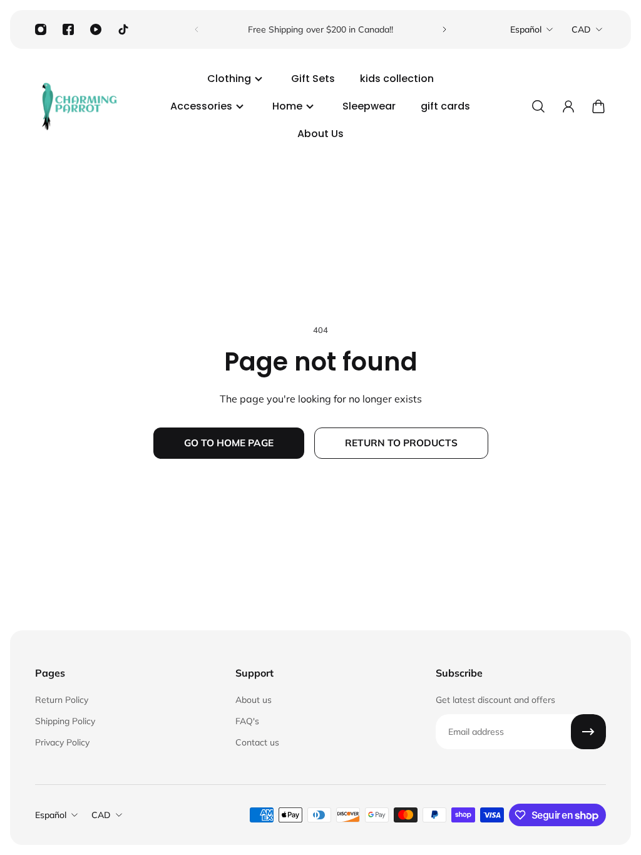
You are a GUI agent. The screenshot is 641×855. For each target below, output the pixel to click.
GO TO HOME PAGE (229, 443)
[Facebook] (68, 29)
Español (525, 29)
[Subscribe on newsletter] (588, 731)
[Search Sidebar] (538, 106)
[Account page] (568, 106)
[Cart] (598, 106)
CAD (581, 29)
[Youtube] (96, 29)
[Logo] (79, 106)
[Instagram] (40, 29)
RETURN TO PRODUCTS (401, 443)
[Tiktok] (123, 29)
